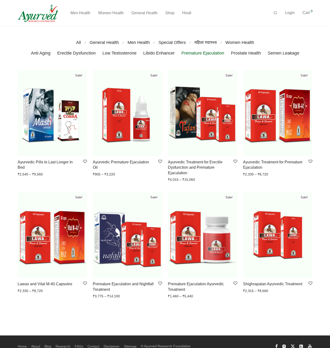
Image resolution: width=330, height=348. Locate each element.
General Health (144, 13)
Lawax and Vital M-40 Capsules (45, 284)
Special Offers (172, 42)
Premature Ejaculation (202, 53)
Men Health (80, 13)
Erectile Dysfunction (76, 53)
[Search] (275, 13)
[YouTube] (310, 346)
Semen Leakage (283, 53)
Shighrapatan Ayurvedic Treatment (272, 284)
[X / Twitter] (293, 346)
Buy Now (23, 174)
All (78, 42)
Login (290, 13)
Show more (41, 174)
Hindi (186, 13)
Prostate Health (246, 53)
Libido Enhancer (159, 53)
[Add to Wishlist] (85, 162)
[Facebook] (276, 346)
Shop (169, 13)
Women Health (111, 13)
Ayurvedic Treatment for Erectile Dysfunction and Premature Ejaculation (195, 167)
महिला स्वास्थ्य (205, 42)
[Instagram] (284, 346)
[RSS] (301, 346)
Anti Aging (40, 53)
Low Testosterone (119, 53)
